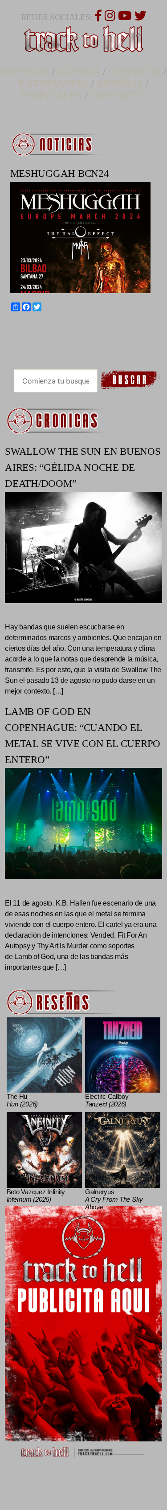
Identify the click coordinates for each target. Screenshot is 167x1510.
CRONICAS (134, 72)
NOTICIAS (25, 72)
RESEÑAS (119, 84)
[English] (20, 327)
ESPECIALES (51, 96)
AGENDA (78, 72)
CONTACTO (118, 96)
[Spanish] (36, 327)
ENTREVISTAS (53, 84)
